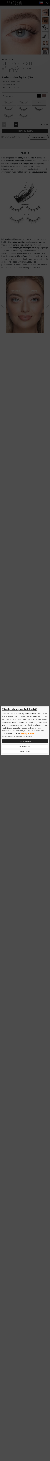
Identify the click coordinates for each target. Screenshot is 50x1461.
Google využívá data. (27, 734)
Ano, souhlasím (25, 741)
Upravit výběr (25, 752)
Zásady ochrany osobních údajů (19, 709)
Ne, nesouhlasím (25, 746)
